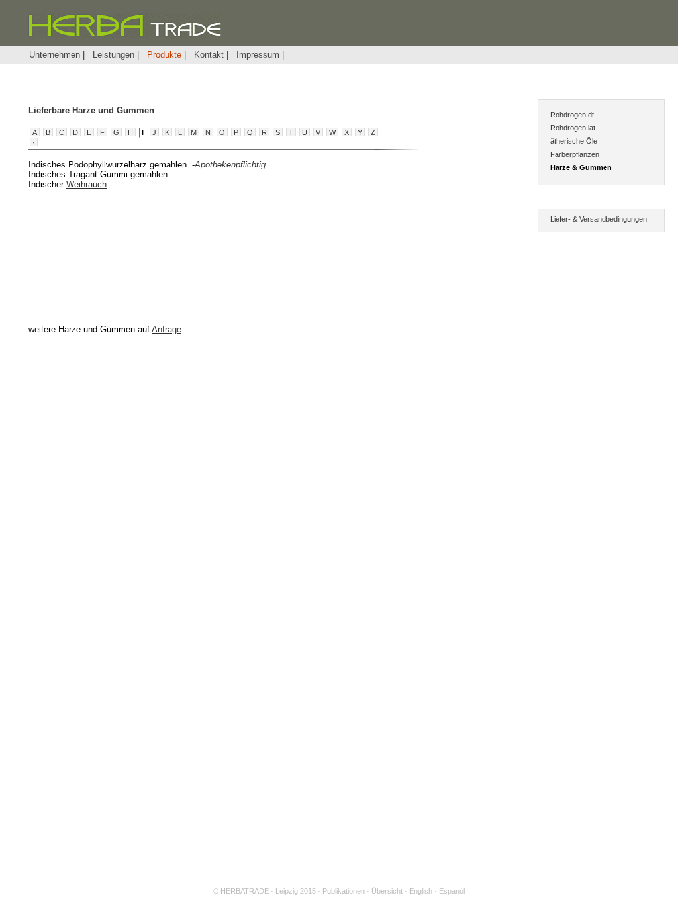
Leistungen (113, 55)
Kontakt (209, 55)
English (420, 891)
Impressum (257, 55)
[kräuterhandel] (124, 35)
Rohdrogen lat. (573, 128)
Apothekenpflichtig (230, 164)
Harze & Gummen (581, 167)
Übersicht (387, 891)
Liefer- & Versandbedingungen (598, 219)
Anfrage (166, 329)
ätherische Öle (573, 141)
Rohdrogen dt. (573, 115)
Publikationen (343, 891)
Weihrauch (86, 184)
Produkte (164, 55)
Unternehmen (54, 55)
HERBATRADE (244, 891)
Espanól (452, 891)
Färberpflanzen (574, 154)
